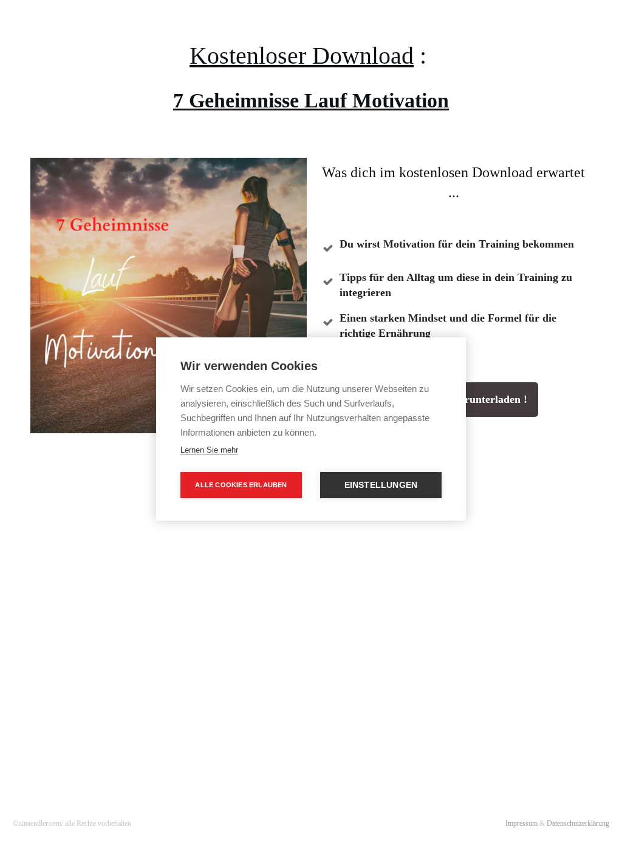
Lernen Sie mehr (209, 449)
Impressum (521, 823)
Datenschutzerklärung (577, 823)
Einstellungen (381, 485)
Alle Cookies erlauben (241, 484)
